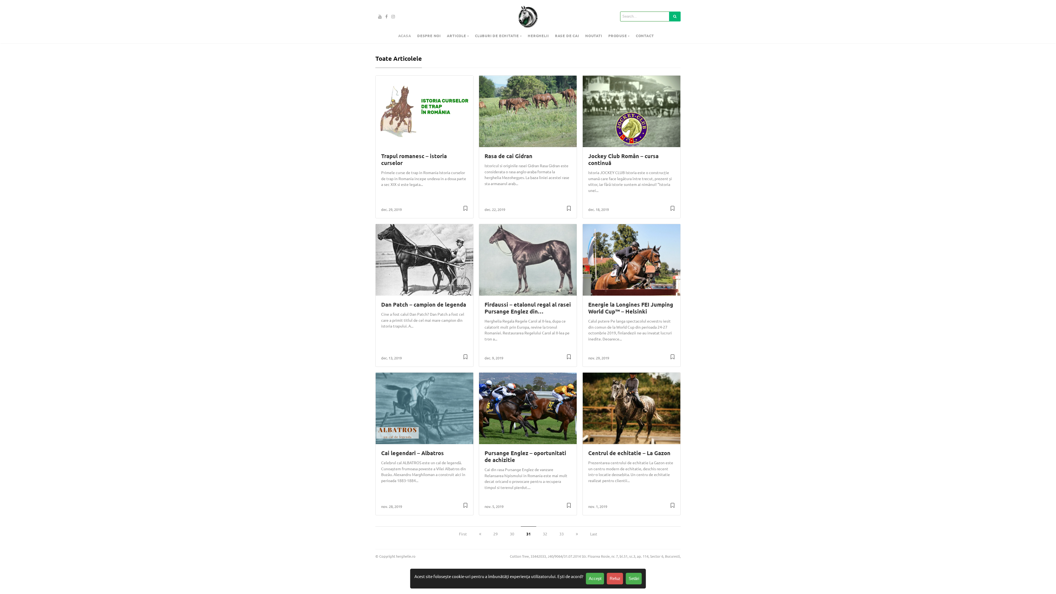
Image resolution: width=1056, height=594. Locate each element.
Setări (634, 578)
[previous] (480, 533)
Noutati (593, 35)
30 (512, 533)
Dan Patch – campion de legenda (423, 304)
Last (593, 533)
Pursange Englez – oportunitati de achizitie (525, 456)
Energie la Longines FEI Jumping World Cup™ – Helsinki (630, 308)
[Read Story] (465, 210)
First (463, 533)
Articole (456, 35)
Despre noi (429, 35)
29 (495, 533)
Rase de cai (567, 35)
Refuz (615, 578)
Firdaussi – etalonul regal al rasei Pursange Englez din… (528, 308)
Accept (595, 578)
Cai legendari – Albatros (412, 453)
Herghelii (538, 35)
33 (561, 533)
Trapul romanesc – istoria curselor (414, 159)
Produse (617, 35)
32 (545, 533)
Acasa (404, 35)
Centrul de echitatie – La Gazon (629, 453)
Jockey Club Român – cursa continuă (623, 159)
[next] (577, 533)
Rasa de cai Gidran (508, 156)
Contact (645, 35)
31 (528, 533)
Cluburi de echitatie (497, 35)
